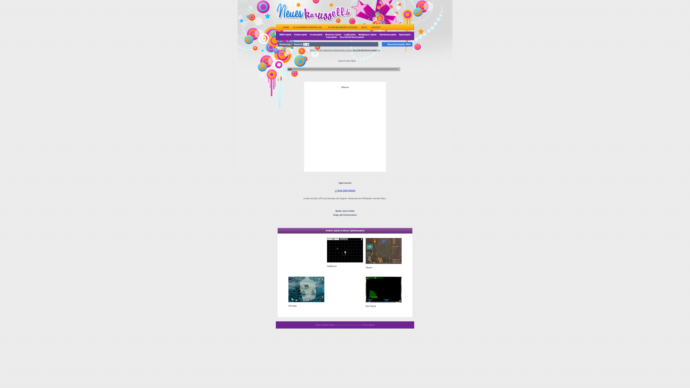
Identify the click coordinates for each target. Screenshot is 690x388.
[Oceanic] (306, 301)
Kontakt (376, 27)
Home (286, 27)
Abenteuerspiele (387, 34)
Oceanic (292, 306)
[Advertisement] (345, 108)
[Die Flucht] (384, 302)
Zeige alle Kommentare (345, 215)
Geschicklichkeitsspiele (352, 37)
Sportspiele (405, 34)
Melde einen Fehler (345, 211)
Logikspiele (350, 34)
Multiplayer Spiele (367, 34)
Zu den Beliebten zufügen (342, 27)
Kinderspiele (300, 34)
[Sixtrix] (384, 263)
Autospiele (331, 37)
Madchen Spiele (333, 34)
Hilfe (364, 27)
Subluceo (332, 266)
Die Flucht (371, 306)
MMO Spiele (285, 34)
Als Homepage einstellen (307, 27)
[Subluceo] (345, 261)
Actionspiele (316, 34)
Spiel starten (345, 183)
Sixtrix (369, 267)
